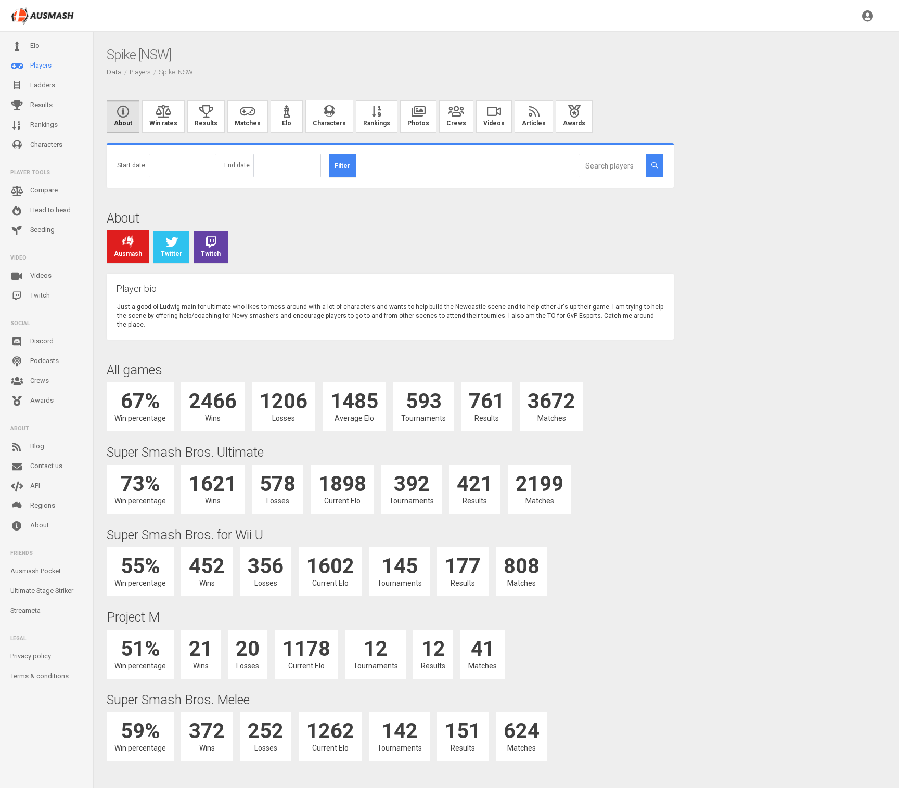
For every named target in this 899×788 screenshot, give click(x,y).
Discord (41, 341)
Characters (45, 144)
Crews (39, 380)
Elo (34, 45)
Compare (43, 190)
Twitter (171, 253)
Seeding (42, 230)
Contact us (45, 466)
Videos (40, 275)
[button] (867, 15)
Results (41, 105)
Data (114, 72)
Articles (534, 123)
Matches (248, 123)
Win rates (163, 123)
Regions (42, 505)
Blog (36, 446)
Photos (418, 123)
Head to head (50, 210)
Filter (342, 166)
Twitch (39, 295)
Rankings (43, 124)
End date (237, 165)
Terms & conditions (39, 676)
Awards (41, 400)
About (39, 525)
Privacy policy (30, 656)
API (34, 485)
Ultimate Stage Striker (41, 591)
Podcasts (44, 361)
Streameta (25, 610)
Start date (131, 165)
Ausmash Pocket (35, 571)
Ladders (42, 85)
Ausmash (128, 253)
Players (40, 65)
